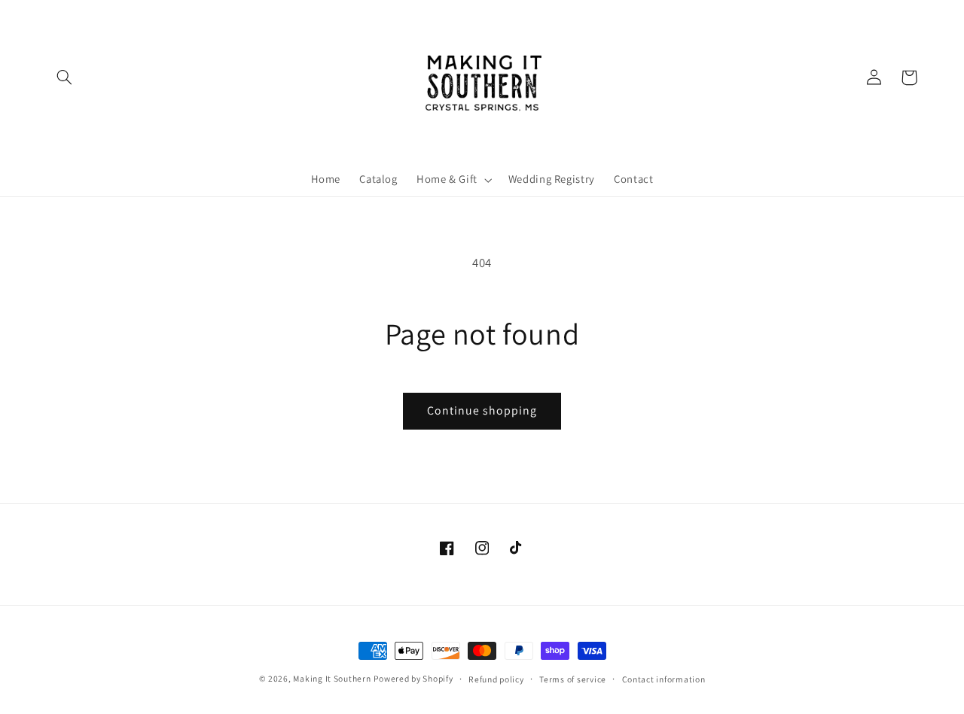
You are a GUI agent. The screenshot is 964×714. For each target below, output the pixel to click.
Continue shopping (482, 410)
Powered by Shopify (413, 678)
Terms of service (572, 679)
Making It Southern (332, 678)
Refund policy (496, 679)
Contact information (664, 679)
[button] (64, 77)
